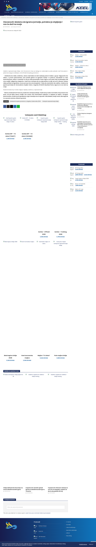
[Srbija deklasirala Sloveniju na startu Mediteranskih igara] (13, 430)
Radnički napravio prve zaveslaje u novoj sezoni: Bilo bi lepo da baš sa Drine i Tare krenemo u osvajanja (84, 124)
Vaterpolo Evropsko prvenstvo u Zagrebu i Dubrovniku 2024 (25, 101)
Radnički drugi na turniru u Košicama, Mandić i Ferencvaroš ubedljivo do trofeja (84, 106)
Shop (12, 15)
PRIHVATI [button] (91, 544)
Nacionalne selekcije (17, 12)
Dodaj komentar (16, 27)
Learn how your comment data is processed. (38, 513)
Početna (6, 12)
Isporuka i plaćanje (71, 530)
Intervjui (7, 15)
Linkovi (91, 1)
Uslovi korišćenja (70, 527)
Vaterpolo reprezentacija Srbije (50, 101)
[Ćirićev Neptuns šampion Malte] (73, 116)
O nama (81, 1)
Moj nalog (69, 536)
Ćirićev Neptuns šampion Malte (84, 114)
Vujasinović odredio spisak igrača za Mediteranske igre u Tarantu (35, 489)
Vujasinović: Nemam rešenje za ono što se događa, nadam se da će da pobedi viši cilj (58, 489)
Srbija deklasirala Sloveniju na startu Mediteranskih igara (13, 488)
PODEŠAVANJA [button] (83, 544)
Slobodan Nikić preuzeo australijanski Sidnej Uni (84, 87)
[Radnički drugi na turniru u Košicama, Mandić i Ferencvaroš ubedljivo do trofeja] (73, 107)
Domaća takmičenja (31, 12)
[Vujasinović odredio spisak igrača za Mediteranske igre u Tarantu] (36, 430)
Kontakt (86, 1)
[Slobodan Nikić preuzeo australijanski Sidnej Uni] (73, 89)
